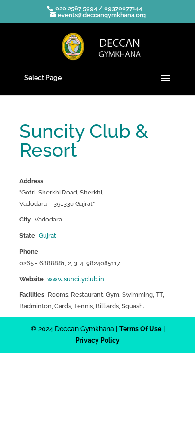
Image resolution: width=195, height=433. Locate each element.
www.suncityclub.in (75, 279)
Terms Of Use (140, 329)
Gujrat (47, 235)
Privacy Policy (97, 340)
